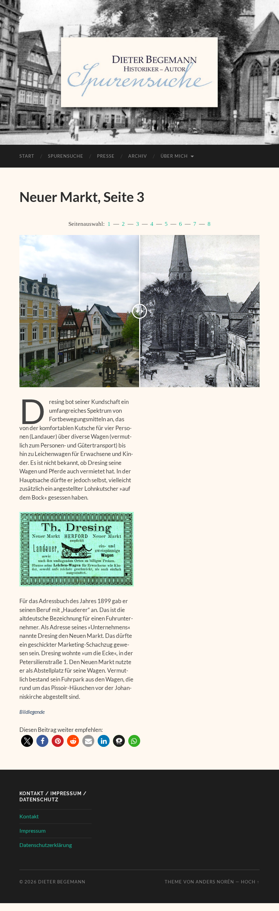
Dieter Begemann (61, 881)
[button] (27, 741)
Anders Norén (215, 881)
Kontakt (29, 816)
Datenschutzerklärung (45, 845)
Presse (106, 156)
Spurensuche (65, 156)
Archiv (137, 156)
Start (26, 156)
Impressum (32, 830)
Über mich (174, 156)
